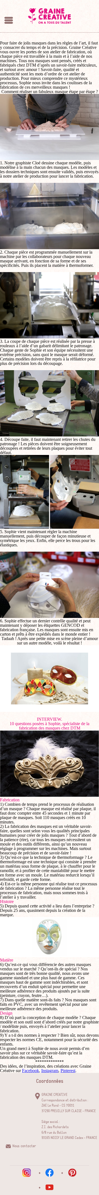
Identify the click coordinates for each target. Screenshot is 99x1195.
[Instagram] (27, 1172)
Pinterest (68, 1070)
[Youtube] (49, 1187)
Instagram (49, 1070)
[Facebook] (49, 1172)
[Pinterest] (72, 1172)
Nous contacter (24, 1146)
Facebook (30, 1070)
